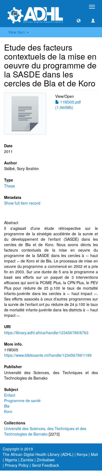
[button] (79, 20)
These (9, 186)
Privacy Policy (17, 465)
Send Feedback (45, 465)
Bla (7, 406)
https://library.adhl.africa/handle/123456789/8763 (46, 332)
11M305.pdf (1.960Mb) (68, 104)
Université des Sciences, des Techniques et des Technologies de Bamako (45, 431)
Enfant (9, 395)
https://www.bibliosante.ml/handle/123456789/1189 (48, 355)
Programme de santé (22, 400)
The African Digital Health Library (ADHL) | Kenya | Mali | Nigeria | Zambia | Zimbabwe (50, 457)
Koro (8, 411)
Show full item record (22, 203)
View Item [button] (17, 32)
